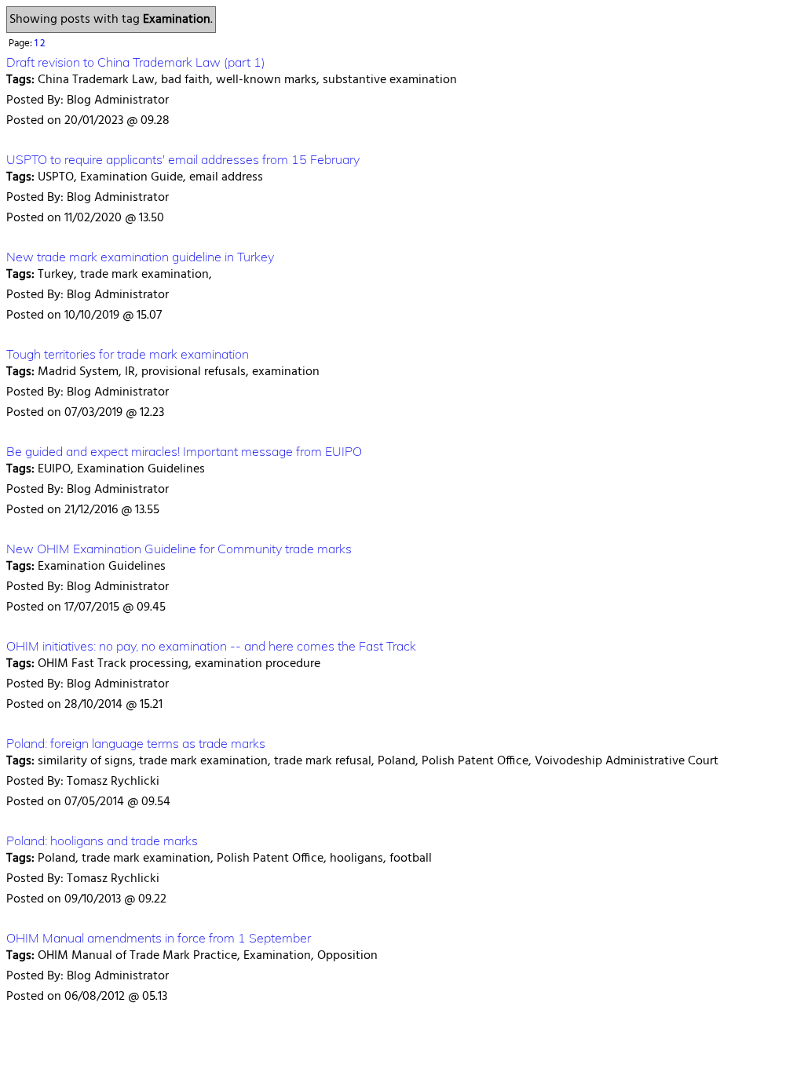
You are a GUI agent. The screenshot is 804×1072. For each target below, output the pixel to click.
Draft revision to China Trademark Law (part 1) (135, 62)
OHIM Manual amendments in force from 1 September (158, 938)
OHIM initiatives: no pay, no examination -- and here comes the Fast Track (211, 646)
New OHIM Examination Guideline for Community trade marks (179, 548)
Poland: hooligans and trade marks (102, 840)
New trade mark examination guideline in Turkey (140, 256)
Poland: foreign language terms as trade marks (135, 743)
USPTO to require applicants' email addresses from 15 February (183, 159)
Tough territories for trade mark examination (127, 354)
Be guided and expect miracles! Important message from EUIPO (184, 451)
